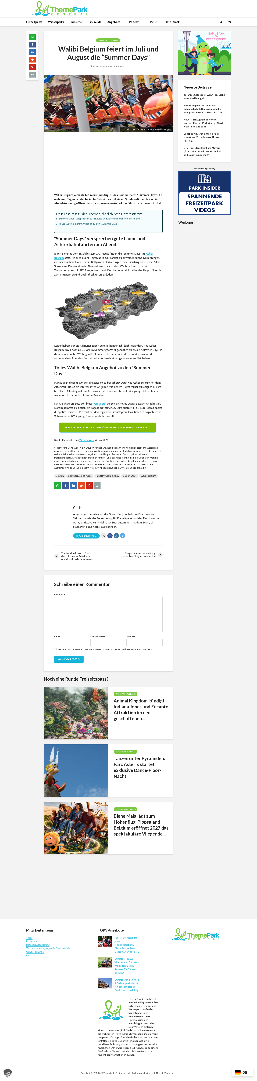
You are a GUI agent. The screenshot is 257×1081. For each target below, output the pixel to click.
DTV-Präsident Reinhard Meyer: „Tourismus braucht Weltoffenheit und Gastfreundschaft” (203, 151)
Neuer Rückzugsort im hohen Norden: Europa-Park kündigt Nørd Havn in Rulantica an (203, 123)
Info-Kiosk (173, 22)
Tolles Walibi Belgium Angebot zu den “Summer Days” (88, 223)
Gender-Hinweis (35, 951)
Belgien (60, 475)
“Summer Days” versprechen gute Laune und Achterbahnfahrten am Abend (99, 218)
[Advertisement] (108, 163)
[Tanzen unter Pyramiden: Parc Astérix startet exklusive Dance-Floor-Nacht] (76, 770)
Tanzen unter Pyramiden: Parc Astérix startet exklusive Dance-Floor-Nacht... (139, 767)
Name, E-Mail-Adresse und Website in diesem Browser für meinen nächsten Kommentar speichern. (105, 649)
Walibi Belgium (86, 440)
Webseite (130, 636)
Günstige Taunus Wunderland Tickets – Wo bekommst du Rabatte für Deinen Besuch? (127, 965)
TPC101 (153, 22)
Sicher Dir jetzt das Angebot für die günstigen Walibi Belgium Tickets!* (109, 427)
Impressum (32, 941)
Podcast (134, 22)
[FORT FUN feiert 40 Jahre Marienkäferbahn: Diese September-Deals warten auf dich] (105, 941)
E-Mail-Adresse (98, 636)
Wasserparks (56, 22)
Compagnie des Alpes (80, 475)
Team (29, 937)
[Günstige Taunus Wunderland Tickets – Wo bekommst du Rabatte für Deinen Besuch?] (105, 961)
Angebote (114, 22)
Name (57, 636)
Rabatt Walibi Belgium (107, 475)
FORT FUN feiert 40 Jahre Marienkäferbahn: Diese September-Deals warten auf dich (127, 944)
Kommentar (60, 594)
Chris (92, 66)
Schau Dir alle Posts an (86, 536)
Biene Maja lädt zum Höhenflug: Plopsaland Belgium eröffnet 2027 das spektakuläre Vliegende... (141, 825)
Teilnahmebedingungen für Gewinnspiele (48, 948)
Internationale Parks (108, 40)
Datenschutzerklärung (37, 944)
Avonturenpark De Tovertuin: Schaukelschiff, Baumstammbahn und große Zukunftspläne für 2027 (203, 109)
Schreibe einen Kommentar (112, 66)
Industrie (76, 22)
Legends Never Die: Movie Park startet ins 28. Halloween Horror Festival (202, 137)
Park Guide (94, 22)
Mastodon (31, 955)
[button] (7, 1073)
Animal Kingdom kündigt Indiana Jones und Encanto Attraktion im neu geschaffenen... (141, 709)
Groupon (99, 403)
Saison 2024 (130, 475)
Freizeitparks (34, 22)
